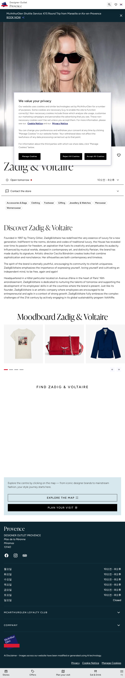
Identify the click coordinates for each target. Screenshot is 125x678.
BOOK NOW (14, 17)
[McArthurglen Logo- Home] (4, 4)
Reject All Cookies (71, 156)
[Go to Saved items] (115, 4)
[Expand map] (62, 436)
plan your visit (61, 507)
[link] (18, 4)
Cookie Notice (90, 663)
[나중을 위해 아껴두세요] (119, 155)
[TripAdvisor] (24, 555)
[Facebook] (6, 555)
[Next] (119, 369)
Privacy (75, 663)
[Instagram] (15, 555)
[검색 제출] (109, 4)
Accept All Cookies (95, 156)
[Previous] (112, 369)
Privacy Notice (60, 123)
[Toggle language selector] (121, 4)
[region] (62, 129)
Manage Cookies (111, 663)
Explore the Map (60, 497)
